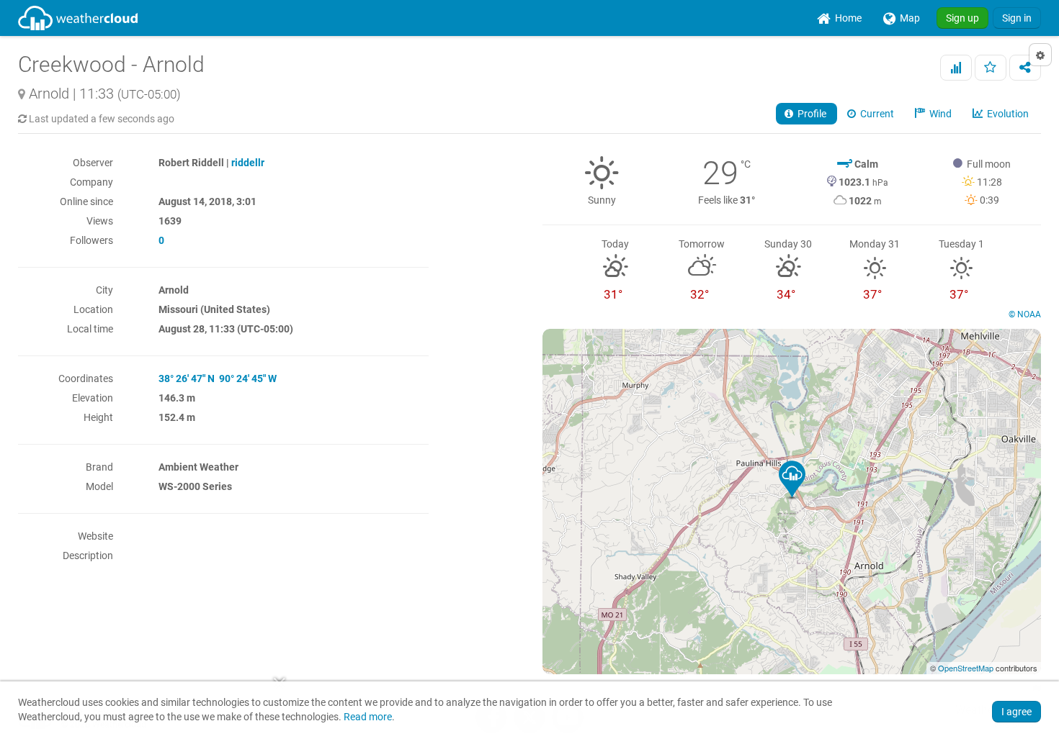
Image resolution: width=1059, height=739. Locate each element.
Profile (810, 113)
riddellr (247, 162)
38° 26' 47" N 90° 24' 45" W (217, 378)
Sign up (962, 18)
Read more (368, 717)
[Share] (1025, 68)
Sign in (1017, 18)
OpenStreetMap (965, 668)
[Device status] (956, 68)
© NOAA (1025, 314)
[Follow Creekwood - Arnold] (990, 68)
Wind (939, 113)
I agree (1016, 711)
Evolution (1007, 113)
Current (876, 113)
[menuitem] (839, 18)
